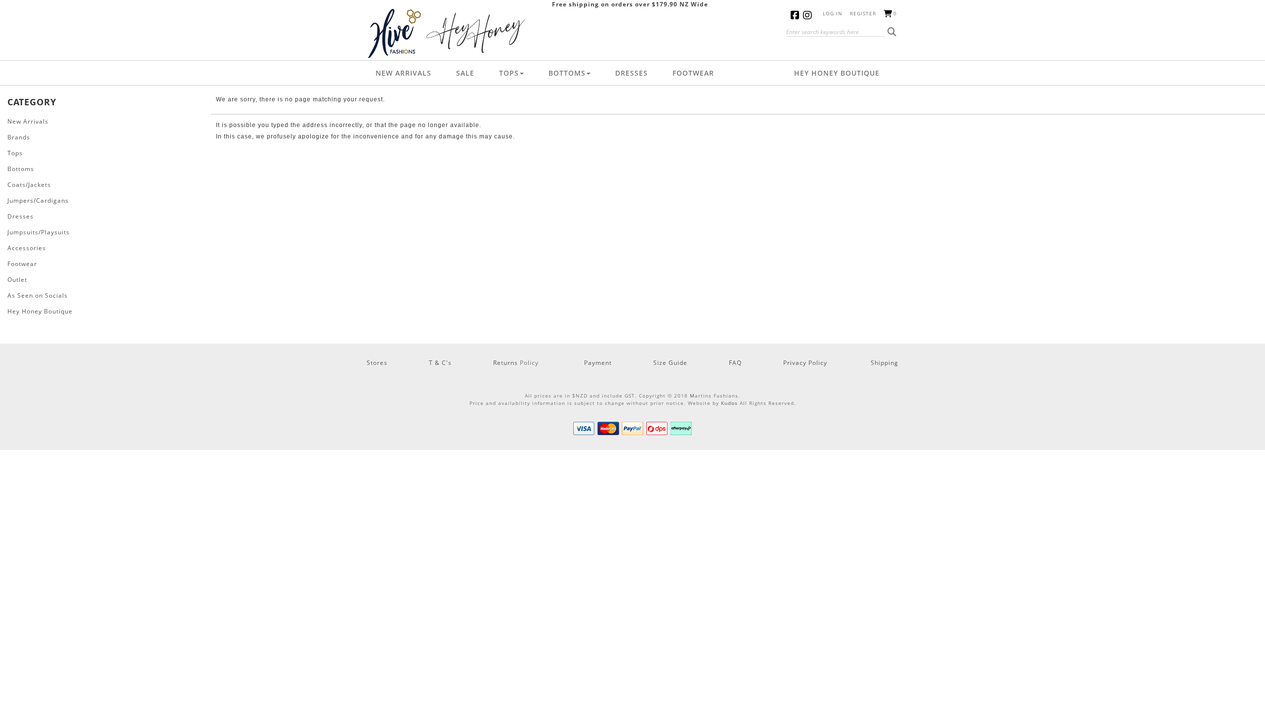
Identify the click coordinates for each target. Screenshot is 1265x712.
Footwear (693, 73)
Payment (598, 362)
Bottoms (567, 73)
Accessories (26, 248)
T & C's (440, 362)
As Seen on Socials (37, 295)
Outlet (17, 279)
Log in (833, 13)
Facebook (797, 15)
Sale (465, 73)
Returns (506, 362)
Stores (377, 362)
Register (863, 13)
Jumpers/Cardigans (38, 200)
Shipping (884, 362)
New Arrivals (403, 73)
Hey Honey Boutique (837, 73)
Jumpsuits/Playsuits (38, 232)
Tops (509, 73)
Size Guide (670, 362)
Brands (18, 137)
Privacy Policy (805, 362)
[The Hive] (449, 33)
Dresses (631, 73)
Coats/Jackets (29, 184)
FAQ (735, 362)
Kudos (729, 403)
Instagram (809, 15)
